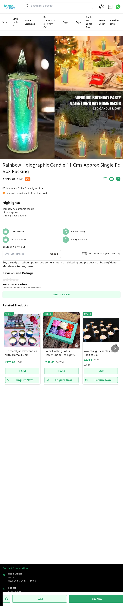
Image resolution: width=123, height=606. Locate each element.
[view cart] (110, 6)
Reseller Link (114, 22)
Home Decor (102, 22)
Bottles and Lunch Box (90, 22)
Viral (5, 22)
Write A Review (61, 294)
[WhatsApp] (111, 179)
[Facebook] (118, 179)
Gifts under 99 (16, 22)
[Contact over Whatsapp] (118, 6)
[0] (110, 6)
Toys (78, 22)
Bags (65, 22)
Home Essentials (30, 22)
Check (54, 253)
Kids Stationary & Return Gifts (49, 22)
